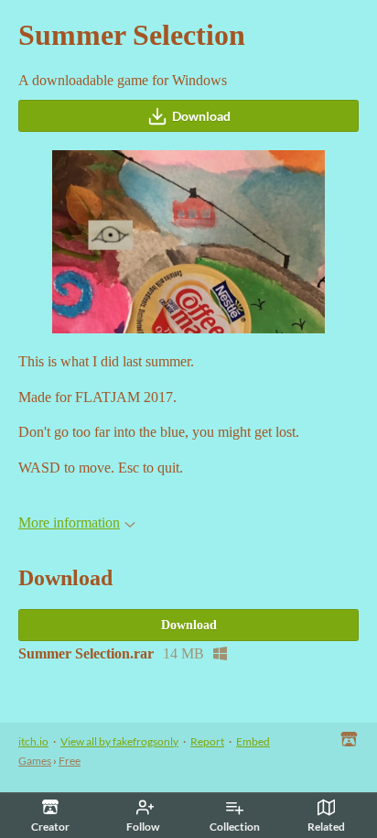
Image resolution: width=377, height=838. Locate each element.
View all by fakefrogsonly (119, 741)
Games (34, 760)
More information (69, 522)
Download (201, 116)
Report (207, 741)
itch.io (33, 741)
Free (70, 760)
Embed (253, 741)
